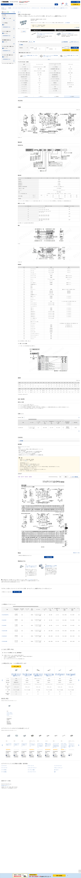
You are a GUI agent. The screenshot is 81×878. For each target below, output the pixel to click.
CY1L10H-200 (4, 620)
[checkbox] (7, 18)
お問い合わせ (66, 5)
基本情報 (21, 440)
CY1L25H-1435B (4, 641)
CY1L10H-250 (4, 625)
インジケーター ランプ (58, 765)
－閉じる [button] (48, 59)
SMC (19, 12)
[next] (79, 680)
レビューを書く (17, 591)
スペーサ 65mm (3, 769)
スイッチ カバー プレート (32, 771)
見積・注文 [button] (76, 4)
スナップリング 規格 (31, 769)
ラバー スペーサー (4, 767)
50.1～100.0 (5, 48)
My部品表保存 (65, 41)
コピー (31, 41)
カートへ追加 (75, 50)
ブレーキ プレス (4, 765)
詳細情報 (57, 96)
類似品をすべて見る (76, 552)
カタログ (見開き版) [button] (75, 476)
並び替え (70, 422)
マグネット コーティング (58, 767)
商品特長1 (26, 476)
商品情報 (26, 96)
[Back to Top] (80, 871)
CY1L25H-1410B (4, 630)
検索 (56, 4)
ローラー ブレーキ (31, 765)
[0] (62, 4)
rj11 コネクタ (56, 769)
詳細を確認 (68, 22)
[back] (2, 680)
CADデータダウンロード (75, 41)
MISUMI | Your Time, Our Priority (6, 1)
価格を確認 (75, 47)
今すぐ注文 (67, 50)
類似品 (22, 44)
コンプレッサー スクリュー (32, 767)
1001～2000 (6, 33)
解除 (14, 20)
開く (66, 476)
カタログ (24, 31)
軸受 (55, 771)
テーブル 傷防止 (4, 771)
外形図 (19, 476)
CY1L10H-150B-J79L (5, 614)
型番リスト (41, 96)
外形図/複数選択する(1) (6, 35)
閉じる (67, 875)
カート (62, 5)
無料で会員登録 (59, 875)
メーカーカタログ (30, 579)
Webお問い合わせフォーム (5, 785)
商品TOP (22, 476)
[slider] (57, 476)
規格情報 (30, 476)
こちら (38, 26)
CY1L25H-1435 (4, 636)
